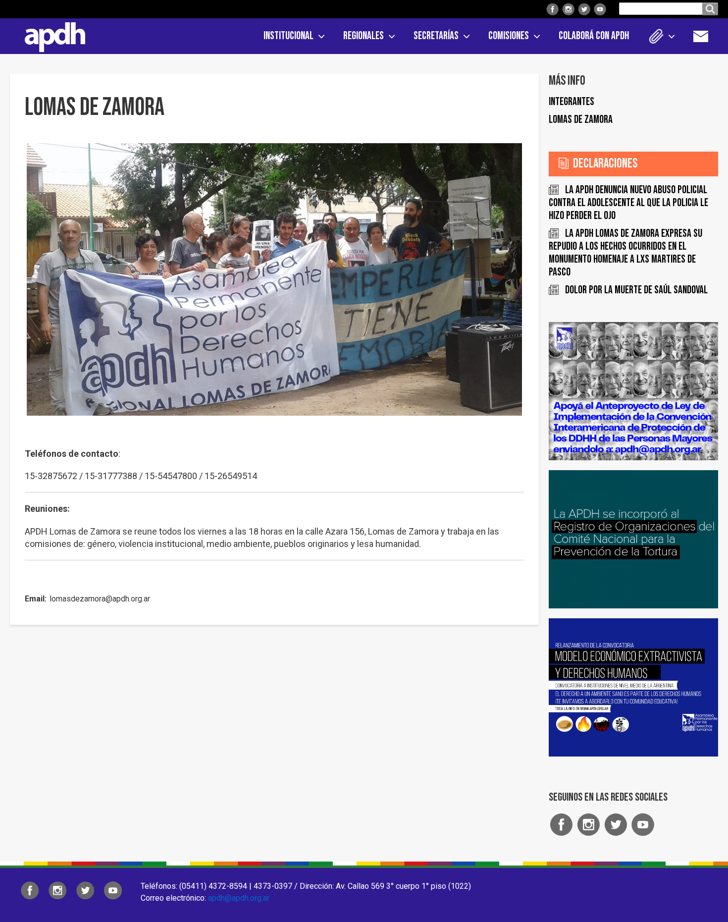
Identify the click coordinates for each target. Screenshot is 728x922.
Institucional (288, 36)
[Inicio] (51, 35)
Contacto (705, 36)
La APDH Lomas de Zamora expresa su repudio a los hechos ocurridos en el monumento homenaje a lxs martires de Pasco (625, 253)
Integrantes (571, 101)
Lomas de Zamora (581, 119)
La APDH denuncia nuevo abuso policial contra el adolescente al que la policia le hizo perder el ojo (628, 202)
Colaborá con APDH (594, 36)
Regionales (363, 36)
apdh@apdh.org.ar (238, 898)
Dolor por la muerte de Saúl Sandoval (636, 290)
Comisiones (508, 36)
